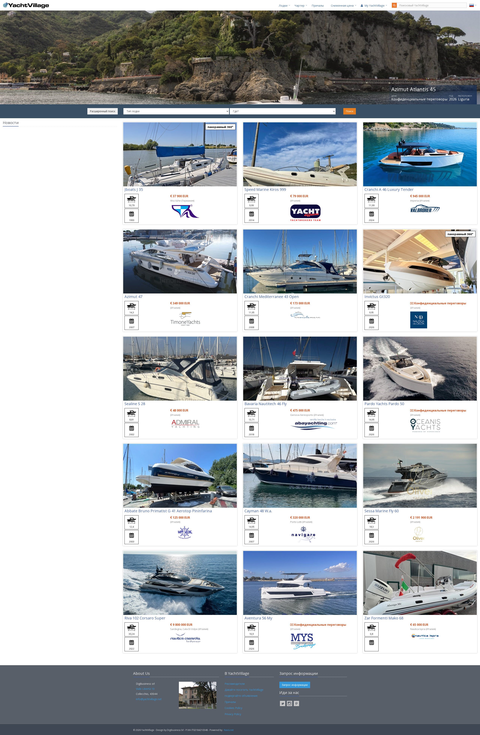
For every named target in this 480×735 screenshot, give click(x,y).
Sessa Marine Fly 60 (381, 510)
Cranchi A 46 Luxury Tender (389, 189)
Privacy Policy (233, 714)
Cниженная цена (342, 5)
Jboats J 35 (133, 189)
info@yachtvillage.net (149, 699)
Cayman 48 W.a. (258, 510)
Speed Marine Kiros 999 (265, 189)
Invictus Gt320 (377, 296)
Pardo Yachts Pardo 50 (384, 403)
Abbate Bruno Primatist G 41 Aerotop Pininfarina (168, 510)
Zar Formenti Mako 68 (383, 618)
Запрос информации (295, 685)
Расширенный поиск (102, 111)
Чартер (299, 5)
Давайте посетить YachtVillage (244, 689)
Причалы (318, 5)
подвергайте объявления (241, 695)
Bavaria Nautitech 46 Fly (265, 403)
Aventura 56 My (258, 618)
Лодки (283, 5)
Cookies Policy (233, 708)
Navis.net (229, 730)
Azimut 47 (133, 296)
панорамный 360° (220, 127)
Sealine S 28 (134, 403)
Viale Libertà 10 (145, 689)
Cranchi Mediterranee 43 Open (271, 296)
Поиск (349, 111)
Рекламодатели (235, 683)
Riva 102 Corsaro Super (144, 618)
